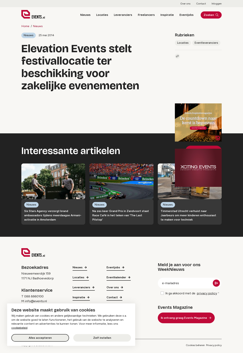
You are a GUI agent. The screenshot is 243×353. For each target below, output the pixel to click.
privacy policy (207, 293)
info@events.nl (36, 301)
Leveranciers (123, 15)
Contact (201, 3)
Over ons (185, 3)
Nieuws (85, 15)
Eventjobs (186, 15)
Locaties (102, 15)
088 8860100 (34, 296)
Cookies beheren (195, 345)
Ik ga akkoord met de (191, 293)
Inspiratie (167, 15)
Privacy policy (214, 345)
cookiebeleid (19, 327)
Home (25, 26)
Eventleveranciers (206, 42)
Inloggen (217, 3)
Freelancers (146, 15)
